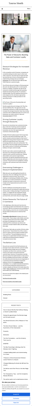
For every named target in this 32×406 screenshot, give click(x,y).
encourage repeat (7, 115)
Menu (28, 8)
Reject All (16, 402)
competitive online (18, 262)
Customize (16, 398)
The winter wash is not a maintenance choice (15, 379)
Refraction (6, 335)
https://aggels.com (11, 268)
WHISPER (5, 343)
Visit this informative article (9, 278)
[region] (16, 393)
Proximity (5, 331)
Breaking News (7, 294)
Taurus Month (16, 3)
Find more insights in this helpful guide (12, 281)
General (5, 298)
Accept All (16, 394)
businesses (5, 80)
